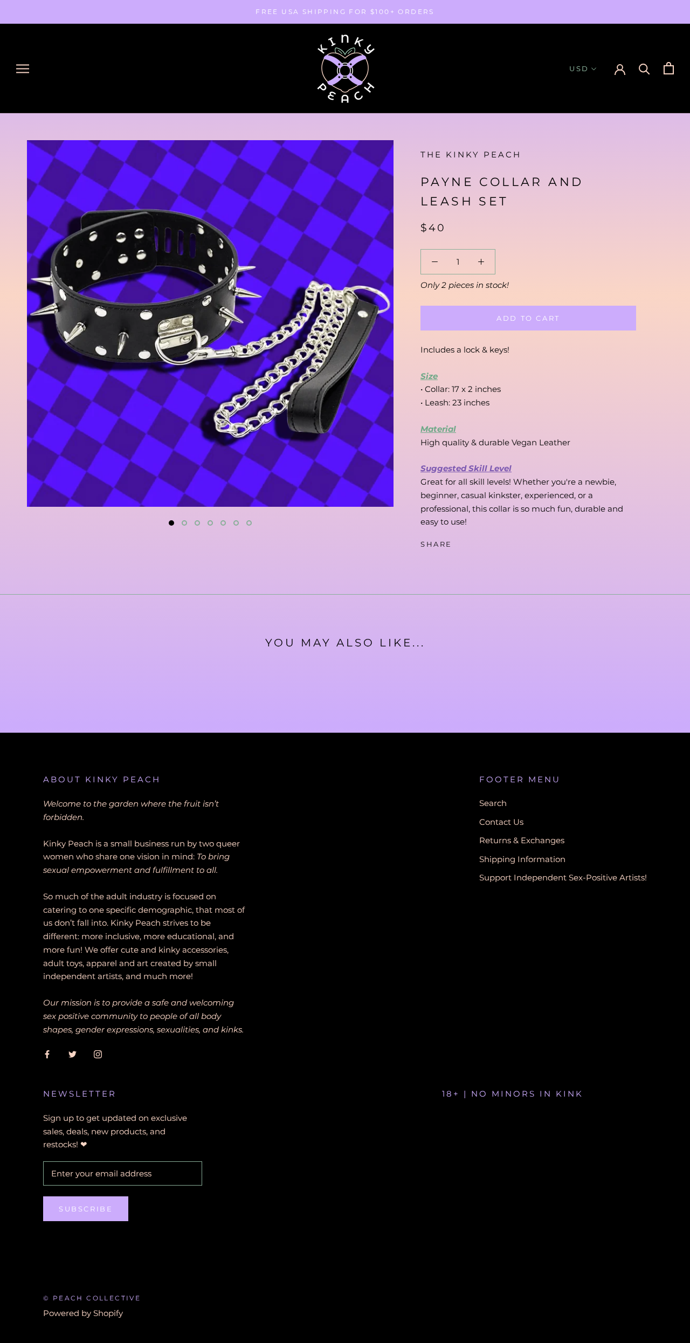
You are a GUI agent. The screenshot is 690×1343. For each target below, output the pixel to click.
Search (493, 803)
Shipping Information (522, 859)
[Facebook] (462, 542)
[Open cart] (669, 68)
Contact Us (501, 822)
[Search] (644, 68)
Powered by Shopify (83, 1313)
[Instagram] (98, 1053)
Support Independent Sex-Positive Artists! (563, 877)
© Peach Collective (92, 1298)
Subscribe (86, 1208)
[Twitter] (476, 542)
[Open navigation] (22, 68)
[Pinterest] (490, 542)
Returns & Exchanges (521, 840)
